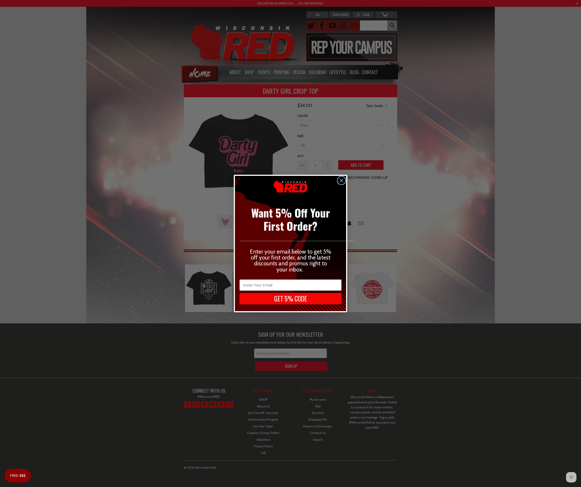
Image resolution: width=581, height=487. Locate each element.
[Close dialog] (341, 180)
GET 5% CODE (290, 298)
